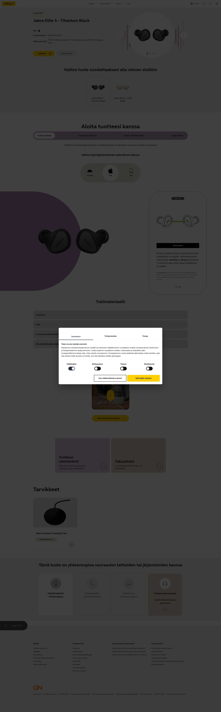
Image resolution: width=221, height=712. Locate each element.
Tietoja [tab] (145, 336)
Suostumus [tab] (76, 336)
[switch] (97, 368)
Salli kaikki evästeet (143, 378)
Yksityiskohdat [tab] (110, 336)
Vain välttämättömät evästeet (110, 378)
